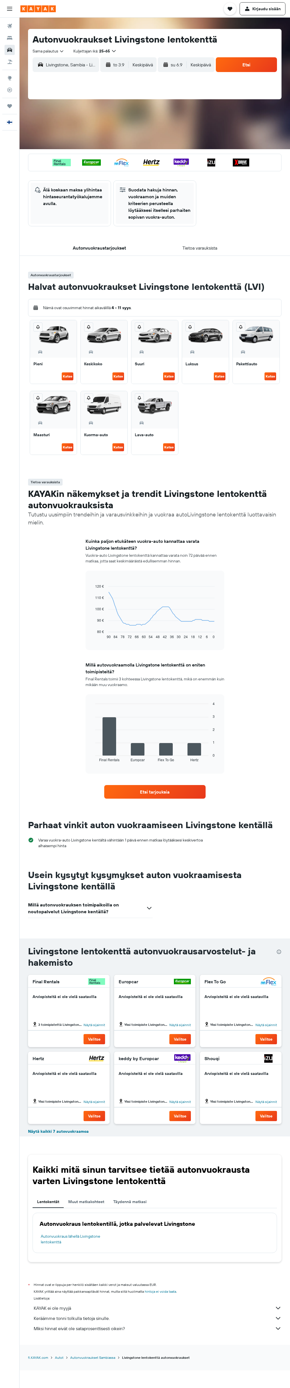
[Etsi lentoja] (9, 26)
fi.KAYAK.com (38, 1357)
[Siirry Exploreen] (9, 78)
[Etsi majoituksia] (9, 38)
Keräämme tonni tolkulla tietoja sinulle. (72, 1318)
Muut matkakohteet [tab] (86, 1201)
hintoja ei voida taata (160, 1291)
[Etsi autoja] (9, 50)
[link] (155, 792)
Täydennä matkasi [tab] (130, 1201)
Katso (67, 376)
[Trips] (9, 106)
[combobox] (48, 51)
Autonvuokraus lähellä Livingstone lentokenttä (70, 1239)
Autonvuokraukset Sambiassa (92, 1357)
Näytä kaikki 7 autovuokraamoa (58, 1131)
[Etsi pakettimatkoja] (9, 61)
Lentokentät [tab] (48, 1201)
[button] (9, 9)
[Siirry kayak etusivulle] (38, 8)
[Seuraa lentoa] (9, 90)
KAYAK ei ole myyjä (52, 1308)
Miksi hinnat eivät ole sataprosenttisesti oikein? (79, 1328)
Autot (59, 1357)
